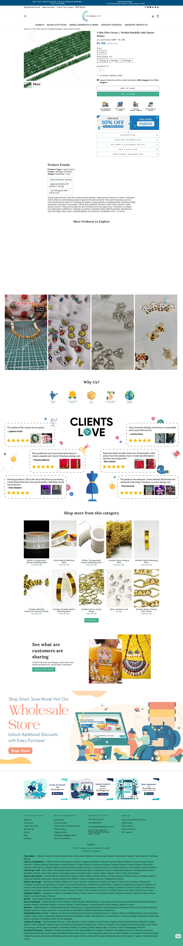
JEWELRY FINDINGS (111, 25)
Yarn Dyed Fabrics (105, 893)
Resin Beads (79, 901)
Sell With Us (29, 829)
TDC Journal (126, 832)
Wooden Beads (48, 904)
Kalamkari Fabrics (125, 856)
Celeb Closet (126, 823)
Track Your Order (65, 7)
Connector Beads (68, 927)
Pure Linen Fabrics (84, 856)
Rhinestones (98, 916)
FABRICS (39, 25)
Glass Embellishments (98, 913)
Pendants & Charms (95, 924)
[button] (127, 131)
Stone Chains (150, 913)
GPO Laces (99, 936)
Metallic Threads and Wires (58, 930)
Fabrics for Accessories (85, 887)
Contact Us (29, 823)
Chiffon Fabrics (40, 864)
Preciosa (143, 916)
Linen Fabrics (140, 861)
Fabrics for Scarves (144, 887)
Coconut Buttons (93, 907)
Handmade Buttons (60, 907)
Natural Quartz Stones (58, 924)
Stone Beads (112, 904)
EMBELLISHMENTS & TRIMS (83, 25)
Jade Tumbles (87, 921)
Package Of (105, 56)
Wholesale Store (32, 7)
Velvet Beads (81, 904)
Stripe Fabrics (132, 876)
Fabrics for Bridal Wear (100, 884)
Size (99, 48)
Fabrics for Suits (126, 890)
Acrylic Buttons (110, 907)
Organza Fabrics (90, 861)
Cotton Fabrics (52, 861)
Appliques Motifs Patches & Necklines (64, 916)
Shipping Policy (60, 832)
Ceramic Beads (65, 904)
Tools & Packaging (127, 927)
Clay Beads (106, 901)
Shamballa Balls (137, 924)
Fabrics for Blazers (41, 887)
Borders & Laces (144, 930)
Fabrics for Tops (70, 881)
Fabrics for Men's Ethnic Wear (82, 890)
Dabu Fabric (100, 873)
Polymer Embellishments (73, 913)
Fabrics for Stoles (32, 890)
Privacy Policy (60, 829)
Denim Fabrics (150, 867)
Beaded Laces (60, 936)
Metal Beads (149, 901)
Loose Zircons (113, 916)
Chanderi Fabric (63, 870)
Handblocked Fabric (143, 870)
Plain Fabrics (86, 876)
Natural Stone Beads (136, 921)
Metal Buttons (41, 907)
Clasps (110, 924)
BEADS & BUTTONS (57, 25)
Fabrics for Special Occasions (129, 884)
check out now (43, 669)
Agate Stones (117, 921)
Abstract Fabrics (50, 879)
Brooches (98, 910)
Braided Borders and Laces (72, 933)
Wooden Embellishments (44, 919)
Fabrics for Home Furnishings (72, 884)
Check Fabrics (116, 876)
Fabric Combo (140, 893)
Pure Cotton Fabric (63, 856)
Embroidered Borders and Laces (40, 933)
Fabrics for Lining (107, 890)
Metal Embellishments (131, 913)
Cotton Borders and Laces (100, 933)
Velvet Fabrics (135, 864)
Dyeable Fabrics (71, 893)
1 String (102, 60)
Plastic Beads (64, 901)
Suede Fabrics (83, 867)
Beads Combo (127, 904)
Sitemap (27, 838)
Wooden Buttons (147, 907)
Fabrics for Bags (106, 887)
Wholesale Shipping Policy (65, 835)
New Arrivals (48, 7)
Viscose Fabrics (109, 861)
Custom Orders (60, 823)
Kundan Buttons (32, 910)
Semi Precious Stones (53, 921)
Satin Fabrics (69, 864)
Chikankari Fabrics (122, 870)
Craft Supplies (65, 919)
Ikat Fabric (47, 870)
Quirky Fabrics (96, 879)
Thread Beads (97, 904)
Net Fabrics (38, 867)
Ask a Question (128, 149)
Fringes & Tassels (105, 930)
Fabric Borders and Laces (128, 933)
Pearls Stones (39, 924)
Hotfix (88, 916)
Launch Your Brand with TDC (133, 820)
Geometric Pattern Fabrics (73, 879)
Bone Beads (119, 901)
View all (91, 620)
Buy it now (128, 94)
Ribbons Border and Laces (38, 936)
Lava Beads (77, 924)
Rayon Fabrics (125, 861)
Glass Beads (58, 899)
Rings (134, 916)
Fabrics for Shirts (51, 881)
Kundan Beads (31, 904)
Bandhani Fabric (32, 873)
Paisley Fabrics (147, 876)
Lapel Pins (110, 910)
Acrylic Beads (49, 901)
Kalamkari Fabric (102, 870)
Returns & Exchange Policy (128, 145)
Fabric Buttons (49, 910)
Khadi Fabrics (119, 864)
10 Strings (126, 60)
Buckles (77, 910)
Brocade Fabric (68, 873)
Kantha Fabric (85, 873)
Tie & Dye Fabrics (50, 873)
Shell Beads (92, 901)
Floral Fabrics (51, 876)
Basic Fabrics (87, 893)
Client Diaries (127, 826)
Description (128, 135)
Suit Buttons (77, 907)
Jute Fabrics (135, 867)
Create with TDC (128, 829)
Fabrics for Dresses (128, 881)
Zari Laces (74, 936)
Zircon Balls (121, 924)
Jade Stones (72, 921)
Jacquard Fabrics (102, 864)
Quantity (103, 66)
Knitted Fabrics (123, 893)
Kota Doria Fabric (131, 873)
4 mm (102, 52)
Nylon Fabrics (53, 867)
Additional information (128, 154)
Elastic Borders (113, 936)
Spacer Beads (51, 927)
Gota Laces (86, 936)
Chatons (125, 916)
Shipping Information (128, 140)
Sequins (55, 913)
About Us (27, 820)
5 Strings (113, 60)
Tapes (138, 936)
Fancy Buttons (65, 910)
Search (27, 832)
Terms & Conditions (62, 838)
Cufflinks (87, 910)
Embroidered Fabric (83, 870)
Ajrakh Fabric (114, 873)
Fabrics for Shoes (124, 887)
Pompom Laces (150, 933)
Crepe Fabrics (84, 864)
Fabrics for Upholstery (45, 884)
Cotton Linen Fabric (104, 856)
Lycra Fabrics (68, 867)
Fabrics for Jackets (62, 887)
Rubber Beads (134, 901)
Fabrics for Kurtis (108, 881)
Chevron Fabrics (32, 879)
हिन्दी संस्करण (80, 7)
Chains (114, 913)
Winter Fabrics (48, 896)
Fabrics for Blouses (89, 881)
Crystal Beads (74, 899)
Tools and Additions (84, 930)
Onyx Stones (102, 921)
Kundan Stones (86, 927)
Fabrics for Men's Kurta (54, 890)
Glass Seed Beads (41, 899)
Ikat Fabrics (141, 856)
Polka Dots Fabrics (69, 876)
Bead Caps (101, 927)
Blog (26, 835)
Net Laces (128, 936)
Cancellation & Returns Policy (67, 826)
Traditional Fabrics (114, 879)
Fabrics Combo (45, 856)
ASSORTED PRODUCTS (136, 25)
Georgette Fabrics (71, 861)
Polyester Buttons (129, 907)
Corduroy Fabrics (101, 867)
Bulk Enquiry (59, 820)
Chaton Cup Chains (34, 916)
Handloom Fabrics (52, 893)
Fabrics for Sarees (144, 890)
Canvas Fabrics (119, 867)
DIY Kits (141, 927)
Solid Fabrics (101, 876)
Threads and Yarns (124, 930)
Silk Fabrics (55, 864)
